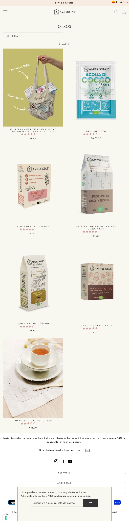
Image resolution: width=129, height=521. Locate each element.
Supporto (64, 473)
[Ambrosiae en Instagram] (56, 461)
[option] (64, 3)
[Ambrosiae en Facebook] (63, 461)
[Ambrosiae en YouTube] (70, 461)
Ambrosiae (64, 483)
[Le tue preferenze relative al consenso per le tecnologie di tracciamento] (6, 518)
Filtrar (15, 36)
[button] (28, 134)
